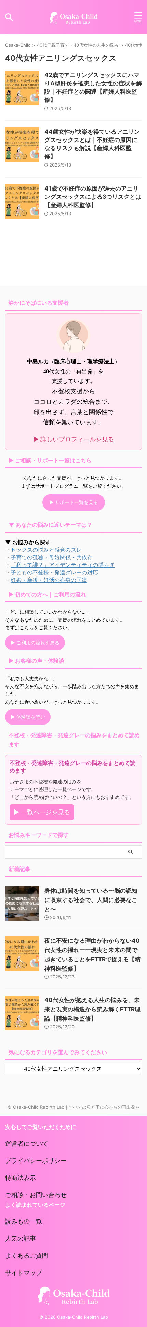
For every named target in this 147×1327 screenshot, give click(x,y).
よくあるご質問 (26, 1255)
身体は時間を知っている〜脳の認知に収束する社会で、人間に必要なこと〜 (90, 900)
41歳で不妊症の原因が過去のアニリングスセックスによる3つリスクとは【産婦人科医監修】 (92, 196)
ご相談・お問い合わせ (36, 1194)
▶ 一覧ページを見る (42, 812)
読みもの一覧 (23, 1221)
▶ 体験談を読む (28, 717)
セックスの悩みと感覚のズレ (46, 549)
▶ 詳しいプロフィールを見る (73, 439)
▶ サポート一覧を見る (73, 502)
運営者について (26, 1143)
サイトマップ (23, 1272)
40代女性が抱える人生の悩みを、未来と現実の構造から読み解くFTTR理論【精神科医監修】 (92, 1009)
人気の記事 (20, 1238)
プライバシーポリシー (36, 1160)
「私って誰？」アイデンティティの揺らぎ (63, 564)
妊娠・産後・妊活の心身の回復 (49, 579)
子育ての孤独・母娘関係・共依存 (52, 557)
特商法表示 (20, 1177)
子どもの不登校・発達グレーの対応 (54, 572)
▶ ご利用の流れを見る (35, 642)
